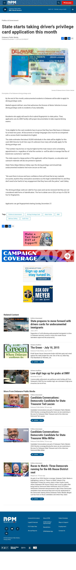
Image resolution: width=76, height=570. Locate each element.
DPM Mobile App (48, 531)
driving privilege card (33, 214)
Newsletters (46, 527)
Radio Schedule (63, 518)
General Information (34, 518)
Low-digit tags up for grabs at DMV (50, 373)
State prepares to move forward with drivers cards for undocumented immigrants (51, 324)
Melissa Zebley (13, 218)
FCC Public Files (32, 526)
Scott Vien (25, 218)
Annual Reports (32, 530)
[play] (5, 9)
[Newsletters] (38, 274)
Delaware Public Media (37, 351)
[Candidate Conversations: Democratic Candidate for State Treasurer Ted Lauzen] (16, 401)
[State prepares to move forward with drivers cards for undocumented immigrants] (16, 324)
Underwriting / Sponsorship (47, 522)
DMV (58, 214)
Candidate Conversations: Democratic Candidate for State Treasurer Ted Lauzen (48, 401)
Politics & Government (10, 20)
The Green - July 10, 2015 (45, 347)
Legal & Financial (33, 522)
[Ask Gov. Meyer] (38, 294)
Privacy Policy (7, 539)
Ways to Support (63, 522)
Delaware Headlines (36, 345)
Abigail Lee (34, 475)
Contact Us (62, 530)
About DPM (46, 518)
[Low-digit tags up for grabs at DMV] (16, 377)
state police (48, 214)
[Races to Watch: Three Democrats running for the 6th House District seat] (16, 469)
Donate (68, 3)
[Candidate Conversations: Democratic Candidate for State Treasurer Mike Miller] (16, 435)
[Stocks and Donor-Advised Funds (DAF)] (38, 238)
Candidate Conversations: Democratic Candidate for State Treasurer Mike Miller (48, 435)
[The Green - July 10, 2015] (16, 351)
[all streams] (73, 9)
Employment (62, 526)
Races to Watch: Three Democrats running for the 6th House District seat (49, 469)
